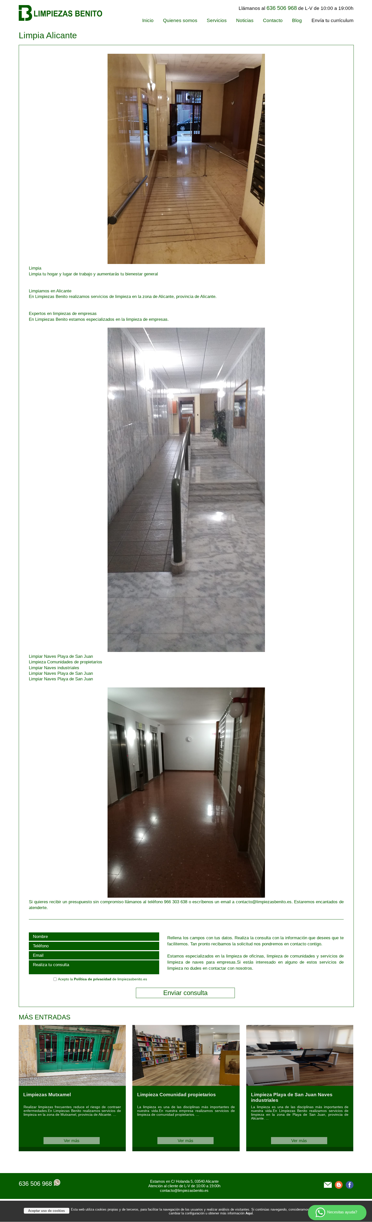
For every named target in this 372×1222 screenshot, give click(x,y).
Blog (297, 20)
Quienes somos (180, 20)
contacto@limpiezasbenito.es (184, 1190)
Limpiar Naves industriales (54, 667)
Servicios (217, 20)
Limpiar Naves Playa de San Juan (61, 656)
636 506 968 (35, 1183)
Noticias (245, 20)
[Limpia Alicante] (147, 262)
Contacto (273, 20)
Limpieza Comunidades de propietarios (65, 661)
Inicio (148, 20)
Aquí (249, 1213)
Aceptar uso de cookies (46, 1211)
